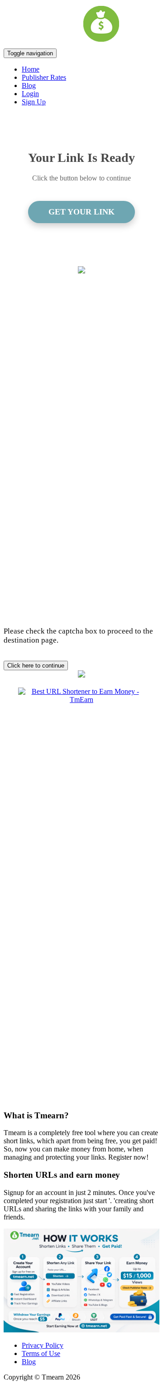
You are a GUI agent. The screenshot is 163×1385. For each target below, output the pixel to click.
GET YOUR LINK (81, 211)
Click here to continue (35, 665)
